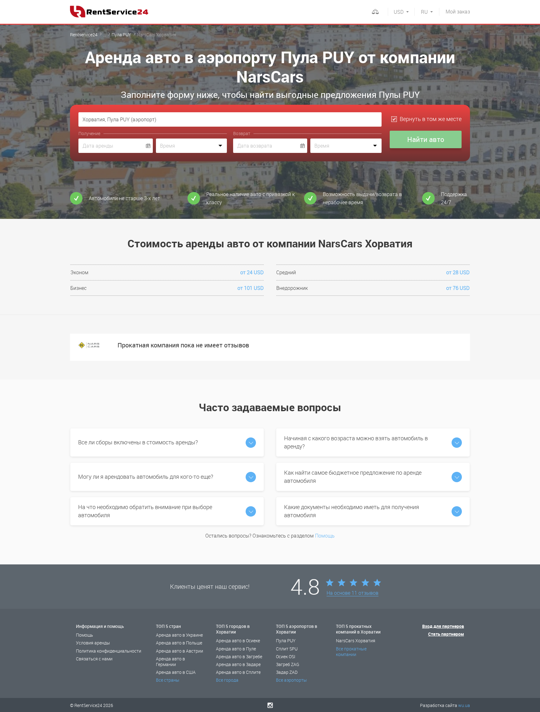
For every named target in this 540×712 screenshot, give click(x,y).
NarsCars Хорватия (355, 641)
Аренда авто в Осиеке (238, 641)
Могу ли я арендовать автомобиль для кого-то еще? (145, 476)
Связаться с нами (94, 659)
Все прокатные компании (351, 651)
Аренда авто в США (176, 672)
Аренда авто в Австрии (179, 651)
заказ (458, 11)
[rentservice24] (109, 11)
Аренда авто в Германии (170, 661)
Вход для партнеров (443, 626)
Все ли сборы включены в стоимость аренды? (138, 442)
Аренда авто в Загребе (239, 656)
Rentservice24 (84, 35)
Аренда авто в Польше (179, 643)
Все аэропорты (291, 680)
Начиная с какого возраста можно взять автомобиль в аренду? (356, 442)
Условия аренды (93, 643)
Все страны (167, 680)
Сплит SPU (287, 649)
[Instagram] (270, 705)
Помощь (325, 535)
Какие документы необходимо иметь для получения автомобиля (351, 511)
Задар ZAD (287, 672)
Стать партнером (446, 634)
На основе (352, 593)
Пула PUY (121, 35)
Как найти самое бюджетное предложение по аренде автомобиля (353, 476)
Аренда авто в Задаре (238, 664)
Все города (227, 680)
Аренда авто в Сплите (238, 672)
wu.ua (464, 705)
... (104, 35)
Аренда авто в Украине (179, 635)
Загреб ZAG (287, 664)
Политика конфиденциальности (108, 651)
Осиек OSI (285, 656)
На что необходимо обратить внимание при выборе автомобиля (145, 511)
